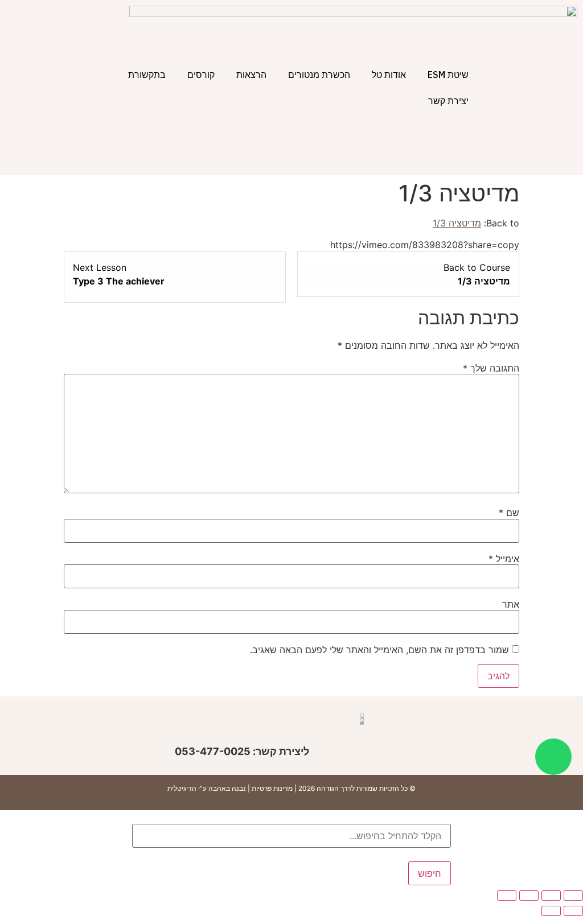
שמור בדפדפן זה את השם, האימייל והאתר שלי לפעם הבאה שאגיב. (379, 649)
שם (509, 512)
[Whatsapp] (553, 756)
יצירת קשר (448, 100)
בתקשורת (147, 74)
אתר (510, 604)
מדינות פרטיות (272, 788)
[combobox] (291, 836)
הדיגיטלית (181, 788)
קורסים (201, 74)
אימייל (503, 558)
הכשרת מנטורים (319, 74)
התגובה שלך (491, 368)
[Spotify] (160, 727)
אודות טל (389, 74)
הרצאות (251, 74)
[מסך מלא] (551, 895)
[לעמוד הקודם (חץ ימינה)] (573, 911)
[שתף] (529, 895)
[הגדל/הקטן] (573, 895)
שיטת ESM (448, 74)
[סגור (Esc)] (506, 895)
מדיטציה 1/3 (457, 223)
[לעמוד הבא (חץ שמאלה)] (551, 911)
